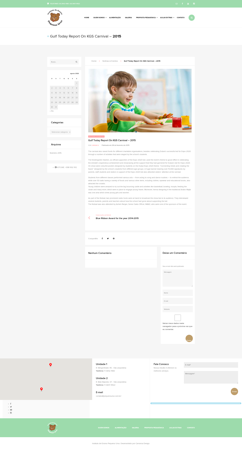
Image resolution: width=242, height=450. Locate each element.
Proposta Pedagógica (154, 428)
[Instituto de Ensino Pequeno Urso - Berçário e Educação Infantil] (58, 18)
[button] (41, 389)
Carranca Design (142, 443)
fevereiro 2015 (56, 153)
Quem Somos (103, 428)
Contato (191, 428)
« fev (52, 111)
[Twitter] (11, 407)
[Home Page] (52, 428)
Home (93, 61)
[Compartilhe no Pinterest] (113, 239)
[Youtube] (188, 4)
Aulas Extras (175, 428)
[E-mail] (176, 4)
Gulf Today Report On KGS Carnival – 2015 (112, 140)
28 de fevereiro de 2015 (120, 145)
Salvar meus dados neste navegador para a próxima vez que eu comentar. (177, 326)
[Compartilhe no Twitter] (108, 239)
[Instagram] (194, 4)
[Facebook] (182, 4)
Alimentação (120, 428)
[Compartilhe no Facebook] (102, 239)
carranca (95, 145)
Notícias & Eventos (110, 61)
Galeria (135, 428)
